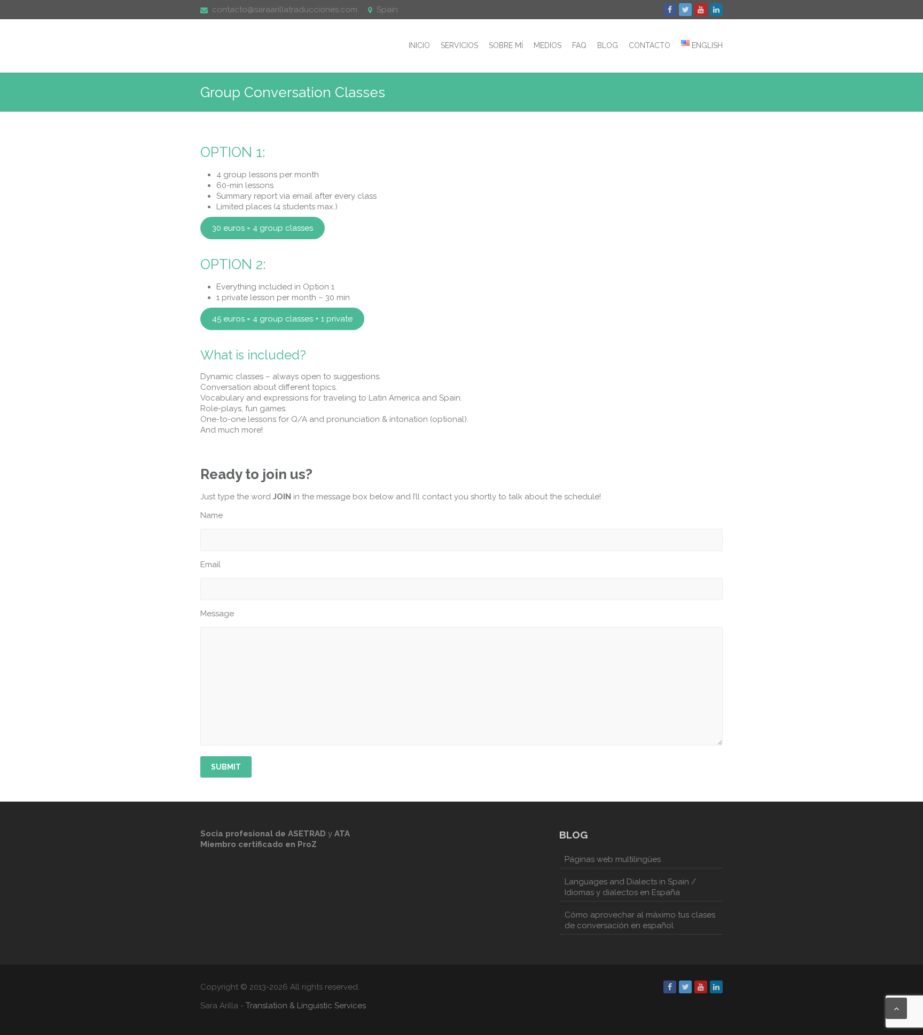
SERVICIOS (459, 45)
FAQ (579, 45)
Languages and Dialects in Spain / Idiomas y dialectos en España (630, 887)
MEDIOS (547, 45)
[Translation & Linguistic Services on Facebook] (669, 9)
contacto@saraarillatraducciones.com (284, 9)
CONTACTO (649, 45)
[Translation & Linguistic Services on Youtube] (700, 9)
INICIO (419, 45)
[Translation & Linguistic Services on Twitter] (685, 9)
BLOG (607, 45)
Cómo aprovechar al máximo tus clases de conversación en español (640, 920)
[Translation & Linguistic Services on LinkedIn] (716, 9)
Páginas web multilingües (613, 859)
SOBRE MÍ (506, 45)
